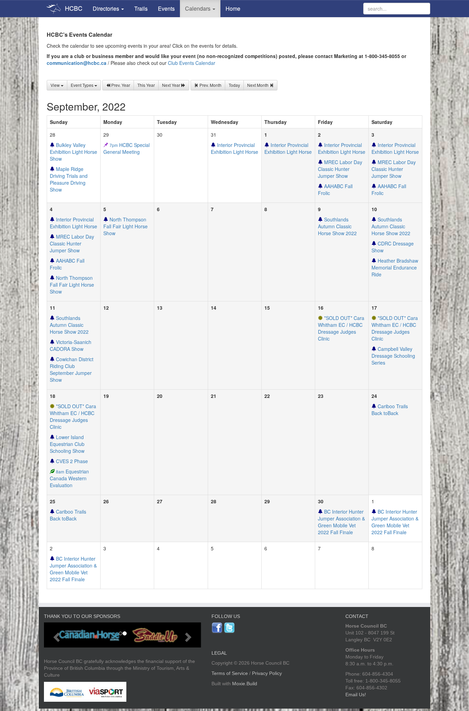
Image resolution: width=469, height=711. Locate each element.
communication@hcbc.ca (76, 62)
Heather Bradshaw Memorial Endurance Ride (394, 267)
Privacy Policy (267, 673)
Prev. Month (209, 85)
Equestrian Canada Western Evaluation (69, 478)
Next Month (258, 85)
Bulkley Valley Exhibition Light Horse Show (73, 151)
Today (234, 85)
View (55, 85)
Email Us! (355, 694)
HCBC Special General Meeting (126, 148)
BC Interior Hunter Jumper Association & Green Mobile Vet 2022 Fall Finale (341, 522)
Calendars (198, 8)
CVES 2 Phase (71, 461)
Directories (107, 8)
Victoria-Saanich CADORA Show (70, 345)
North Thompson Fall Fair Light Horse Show (72, 284)
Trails (141, 8)
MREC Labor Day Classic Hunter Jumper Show (340, 169)
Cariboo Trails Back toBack (389, 409)
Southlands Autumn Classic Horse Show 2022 (337, 226)
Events (166, 8)
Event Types (82, 85)
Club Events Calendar (191, 62)
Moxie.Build (244, 683)
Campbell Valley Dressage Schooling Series (393, 355)
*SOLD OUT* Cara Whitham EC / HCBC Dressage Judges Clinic (341, 328)
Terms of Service (229, 673)
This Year (146, 85)
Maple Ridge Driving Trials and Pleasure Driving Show (69, 179)
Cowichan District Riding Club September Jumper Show (71, 369)
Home (233, 8)
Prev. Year (120, 85)
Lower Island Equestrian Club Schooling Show (67, 444)
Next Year (171, 85)
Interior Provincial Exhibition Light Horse (234, 148)
